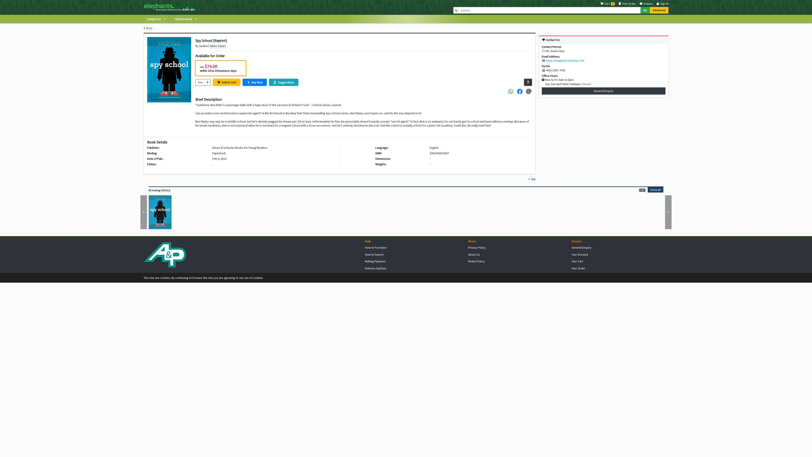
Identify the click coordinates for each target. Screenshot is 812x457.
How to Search (374, 254)
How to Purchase (376, 247)
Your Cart (577, 261)
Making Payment (375, 261)
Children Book (184, 19)
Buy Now (257, 82)
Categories (154, 19)
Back (149, 28)
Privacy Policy (477, 247)
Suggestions (285, 82)
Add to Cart (228, 82)
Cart (607, 3)
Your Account (580, 254)
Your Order (628, 3)
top (533, 179)
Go (645, 10)
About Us (474, 254)
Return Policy (476, 261)
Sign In (664, 3)
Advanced (659, 10)
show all (655, 190)
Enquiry (648, 3)
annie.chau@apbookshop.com (565, 60)
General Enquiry (603, 91)
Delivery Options (375, 268)
